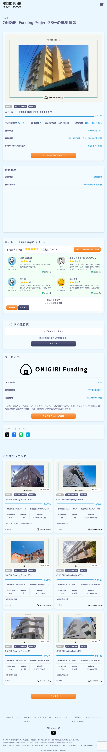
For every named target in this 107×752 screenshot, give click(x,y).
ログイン (23, 307)
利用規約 (27, 721)
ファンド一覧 (87, 23)
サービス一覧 (87, 15)
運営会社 (85, 81)
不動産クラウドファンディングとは (37, 717)
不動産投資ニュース (90, 48)
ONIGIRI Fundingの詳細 (53, 416)
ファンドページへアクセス (52, 155)
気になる (53, 343)
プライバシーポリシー (91, 72)
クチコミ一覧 (87, 32)
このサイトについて (62, 717)
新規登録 (12, 307)
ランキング (86, 40)
